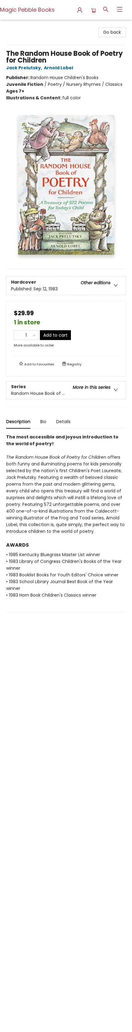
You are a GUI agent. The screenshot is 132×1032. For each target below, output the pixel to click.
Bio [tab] (43, 422)
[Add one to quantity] (34, 335)
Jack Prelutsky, (24, 68)
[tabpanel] (66, 523)
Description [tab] (18, 422)
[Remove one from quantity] (18, 335)
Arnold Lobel (58, 68)
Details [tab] (63, 422)
